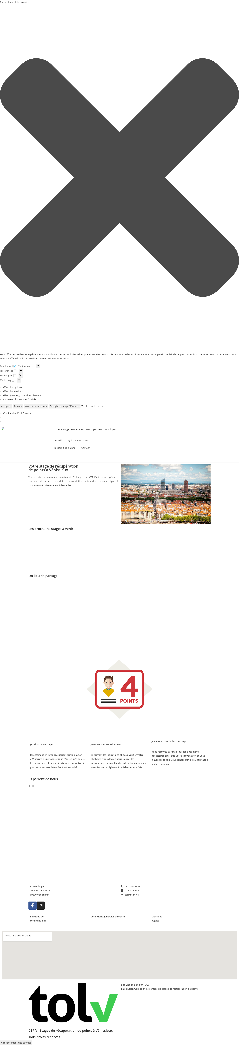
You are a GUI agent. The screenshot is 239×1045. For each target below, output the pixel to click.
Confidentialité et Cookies (17, 413)
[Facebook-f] (32, 906)
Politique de (37, 916)
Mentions (157, 916)
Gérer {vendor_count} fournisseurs (22, 395)
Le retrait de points (64, 447)
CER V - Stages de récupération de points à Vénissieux (70, 1030)
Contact (85, 447)
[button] (119, 178)
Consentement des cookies (16, 1042)
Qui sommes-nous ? (79, 440)
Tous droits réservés (44, 1037)
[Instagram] (41, 906)
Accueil (58, 440)
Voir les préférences (36, 406)
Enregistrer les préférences (65, 406)
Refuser (18, 406)
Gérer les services (13, 391)
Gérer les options (12, 387)
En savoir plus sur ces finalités (19, 399)
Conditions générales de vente (108, 916)
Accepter (6, 406)
